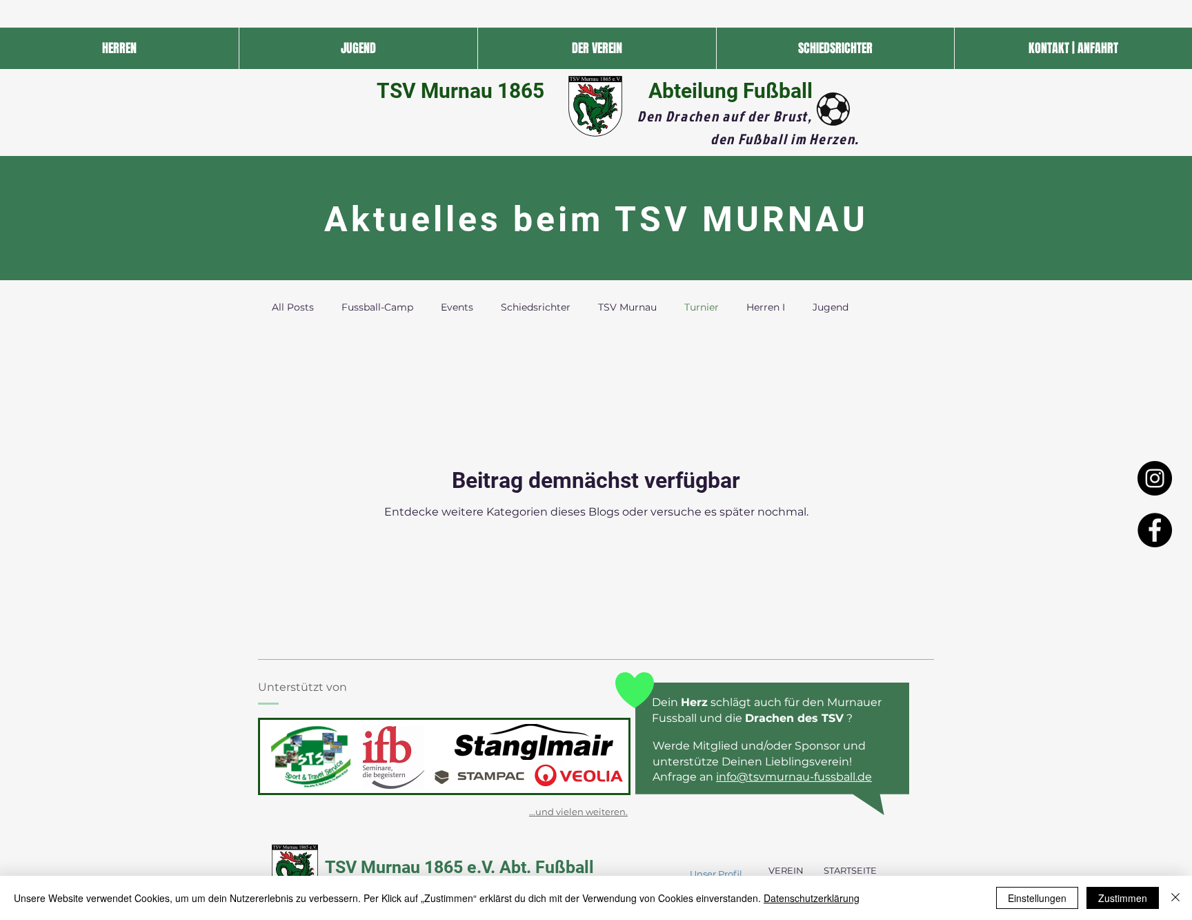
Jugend (830, 307)
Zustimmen (1122, 898)
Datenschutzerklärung (812, 898)
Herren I (765, 307)
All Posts (293, 307)
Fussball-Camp (377, 307)
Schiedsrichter (535, 307)
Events (457, 307)
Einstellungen (1037, 898)
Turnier (701, 307)
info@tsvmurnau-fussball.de (794, 776)
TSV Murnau (627, 307)
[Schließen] (1175, 898)
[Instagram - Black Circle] (1155, 478)
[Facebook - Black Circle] (1155, 530)
